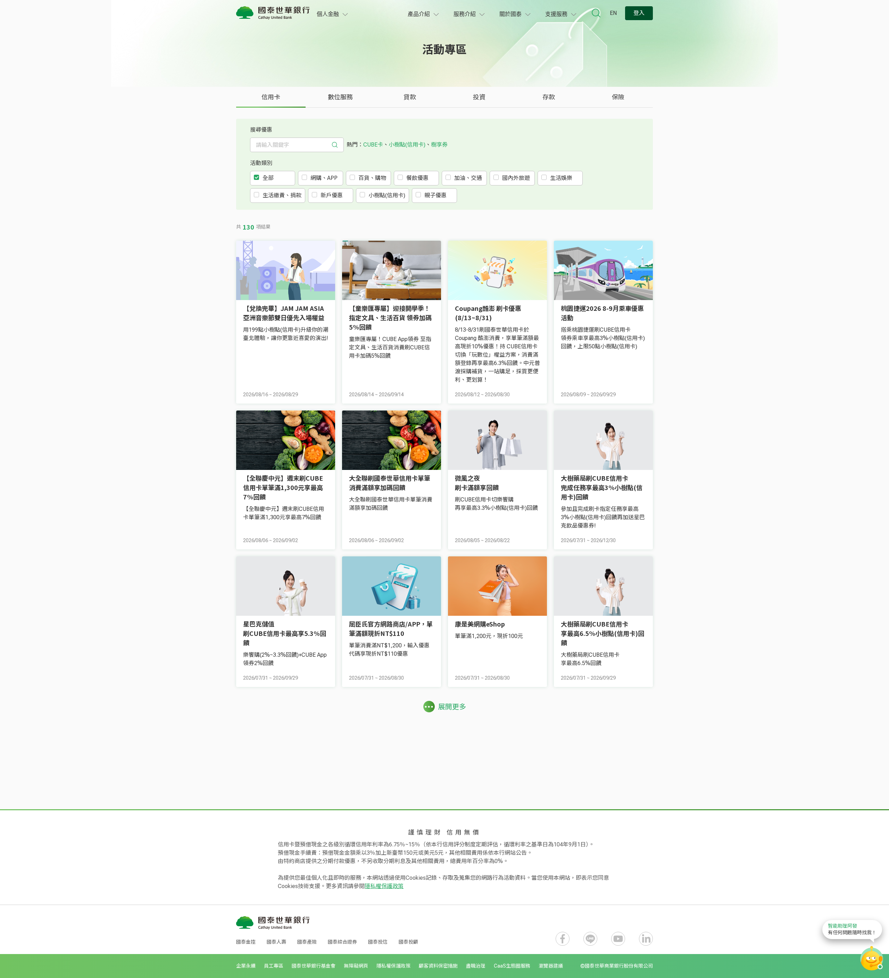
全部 (268, 178)
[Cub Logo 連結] (273, 13)
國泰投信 (378, 942)
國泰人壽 (276, 942)
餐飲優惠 (417, 178)
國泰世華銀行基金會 (313, 966)
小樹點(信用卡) (407, 144)
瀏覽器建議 (551, 966)
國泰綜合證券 (342, 942)
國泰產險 (307, 942)
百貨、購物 (372, 178)
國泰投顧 (408, 942)
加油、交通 (468, 178)
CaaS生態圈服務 (512, 966)
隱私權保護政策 (384, 886)
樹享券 (439, 144)
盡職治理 (475, 966)
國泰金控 (246, 942)
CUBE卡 (373, 144)
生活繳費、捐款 (282, 195)
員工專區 (273, 966)
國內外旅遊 (516, 178)
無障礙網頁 (356, 966)
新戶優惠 (332, 195)
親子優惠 (435, 195)
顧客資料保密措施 (438, 966)
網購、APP (324, 178)
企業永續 (246, 966)
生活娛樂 (561, 178)
